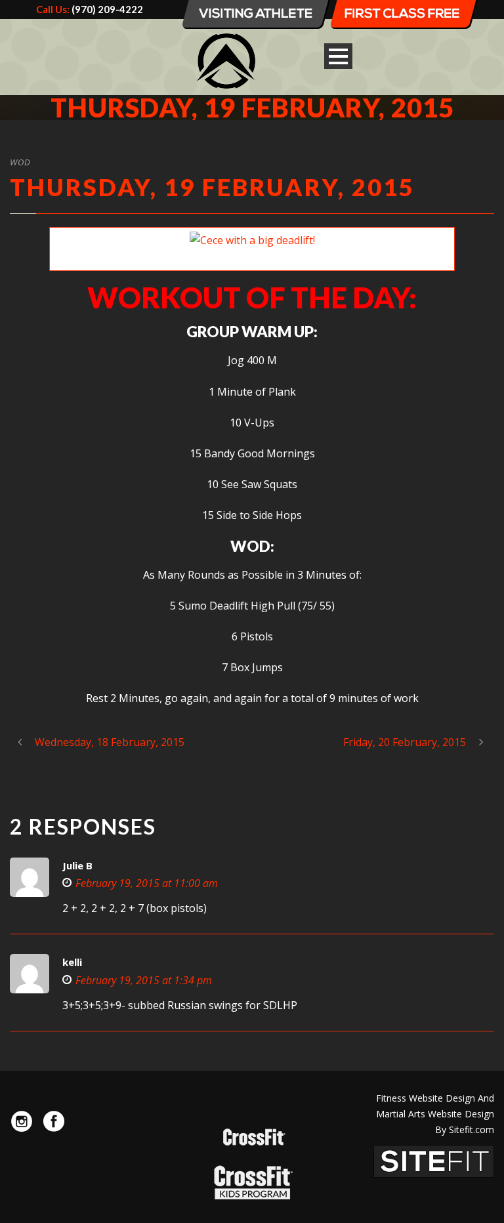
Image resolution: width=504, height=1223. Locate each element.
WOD (20, 162)
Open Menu (338, 56)
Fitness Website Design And (435, 1098)
